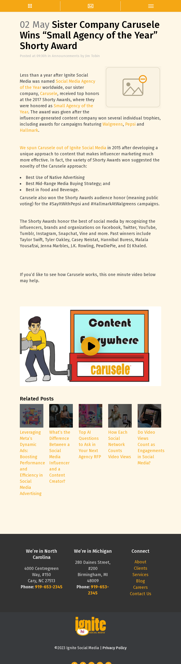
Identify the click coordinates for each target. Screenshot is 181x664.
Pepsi (130, 124)
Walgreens (113, 124)
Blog (140, 581)
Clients (140, 568)
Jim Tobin (92, 56)
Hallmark (29, 130)
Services (140, 574)
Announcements (65, 56)
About (140, 562)
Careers (140, 587)
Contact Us (140, 593)
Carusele (48, 93)
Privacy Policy (115, 648)
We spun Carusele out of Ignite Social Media (63, 147)
